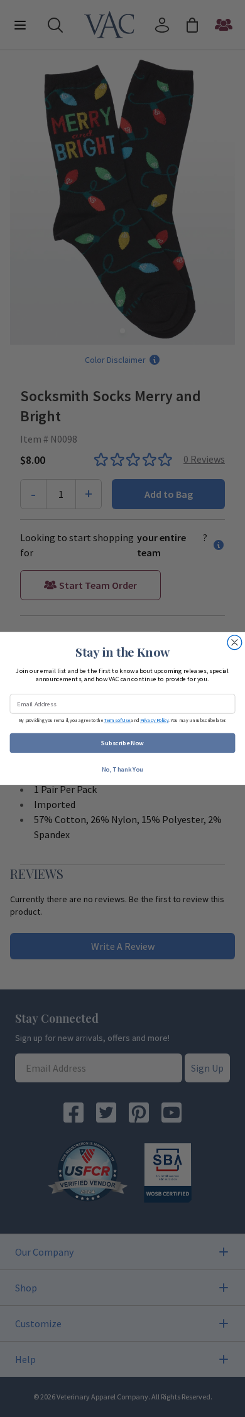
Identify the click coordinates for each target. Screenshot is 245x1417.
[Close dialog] (234, 642)
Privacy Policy (154, 720)
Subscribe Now (122, 743)
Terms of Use (117, 720)
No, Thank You (122, 769)
